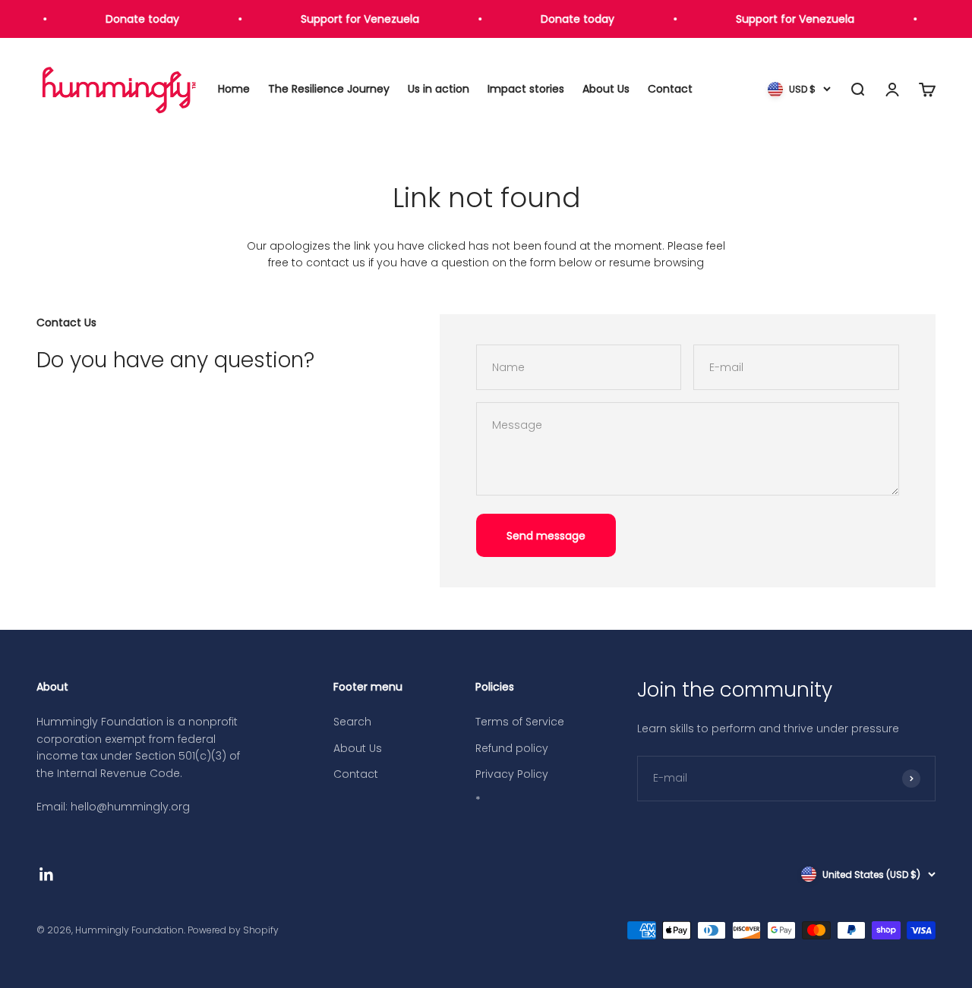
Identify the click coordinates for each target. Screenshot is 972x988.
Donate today (138, 19)
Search (352, 721)
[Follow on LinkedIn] (46, 874)
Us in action (438, 89)
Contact (670, 89)
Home (234, 89)
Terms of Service (519, 721)
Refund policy (511, 748)
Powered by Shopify (233, 929)
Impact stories (526, 89)
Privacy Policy (511, 774)
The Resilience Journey (329, 89)
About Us (606, 89)
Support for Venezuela (356, 19)
